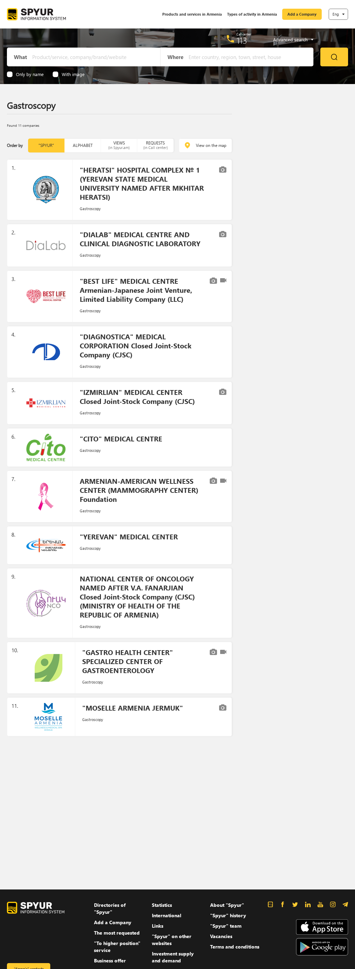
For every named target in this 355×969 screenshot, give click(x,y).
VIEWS (119, 145)
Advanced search (290, 39)
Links (157, 925)
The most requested (117, 932)
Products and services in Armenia (192, 14)
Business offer (110, 960)
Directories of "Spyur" (109, 908)
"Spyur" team (226, 925)
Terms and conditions (234, 946)
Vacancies (221, 936)
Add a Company (302, 14)
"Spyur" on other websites (171, 939)
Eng (335, 14)
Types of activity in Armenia (252, 14)
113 (241, 40)
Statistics (162, 905)
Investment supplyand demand (173, 957)
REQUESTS (155, 145)
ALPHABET (83, 145)
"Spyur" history (228, 915)
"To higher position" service (117, 946)
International (166, 915)
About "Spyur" (227, 905)
